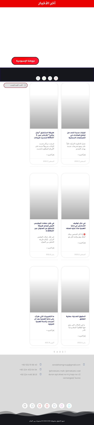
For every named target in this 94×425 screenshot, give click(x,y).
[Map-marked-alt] (50, 78)
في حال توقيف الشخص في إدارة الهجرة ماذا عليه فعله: (75, 226)
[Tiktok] (25, 405)
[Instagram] (61, 405)
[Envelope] (56, 78)
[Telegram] (32, 405)
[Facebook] (54, 405)
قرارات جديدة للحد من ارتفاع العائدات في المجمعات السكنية (76, 135)
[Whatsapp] (44, 78)
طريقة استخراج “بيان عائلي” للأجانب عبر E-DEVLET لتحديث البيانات (44, 135)
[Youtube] (39, 405)
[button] (46, 71)
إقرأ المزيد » (81, 155)
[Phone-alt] (38, 78)
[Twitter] (69, 405)
